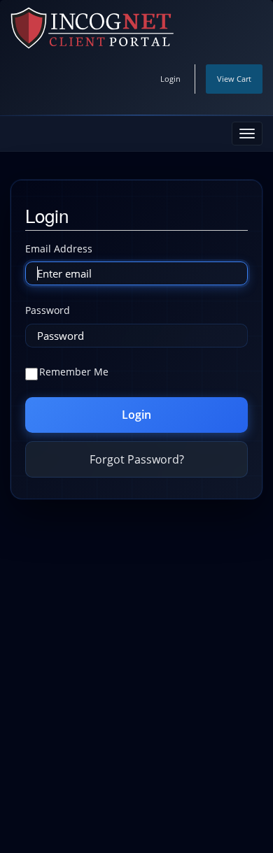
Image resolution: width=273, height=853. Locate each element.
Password (47, 310)
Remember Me (73, 371)
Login (170, 78)
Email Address (58, 248)
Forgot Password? (137, 459)
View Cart (234, 78)
